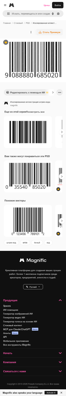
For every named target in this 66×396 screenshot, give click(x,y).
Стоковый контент (12, 325)
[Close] (61, 393)
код (48, 242)
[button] (33, 286)
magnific (14, 105)
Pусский (33, 286)
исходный (21, 42)
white (25, 242)
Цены (47, 5)
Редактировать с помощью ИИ (25, 93)
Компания (9, 362)
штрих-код (11, 242)
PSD (28, 23)
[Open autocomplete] (7, 13)
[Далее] (53, 92)
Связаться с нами (14, 371)
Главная (7, 23)
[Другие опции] (31, 32)
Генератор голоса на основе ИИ (20, 321)
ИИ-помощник (10, 309)
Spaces (7, 305)
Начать (7, 353)
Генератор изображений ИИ (18, 313)
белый (37, 242)
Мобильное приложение (16, 340)
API (5, 336)
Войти (58, 5)
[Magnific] (33, 261)
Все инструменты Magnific (17, 344)
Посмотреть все (35, 111)
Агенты (10, 333)
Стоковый (18, 23)
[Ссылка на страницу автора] (6, 103)
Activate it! (51, 392)
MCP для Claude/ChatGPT (20, 329)
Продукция (10, 300)
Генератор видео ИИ (14, 317)
